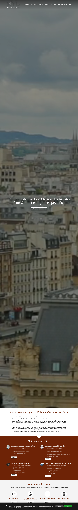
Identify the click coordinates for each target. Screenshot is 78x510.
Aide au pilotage (14, 498)
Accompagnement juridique (20, 463)
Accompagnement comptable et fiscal (23, 446)
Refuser (59, 506)
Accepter (69, 506)
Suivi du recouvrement (47, 498)
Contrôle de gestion (64, 498)
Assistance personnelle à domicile (30, 499)
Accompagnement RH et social (55, 446)
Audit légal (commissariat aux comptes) (58, 463)
